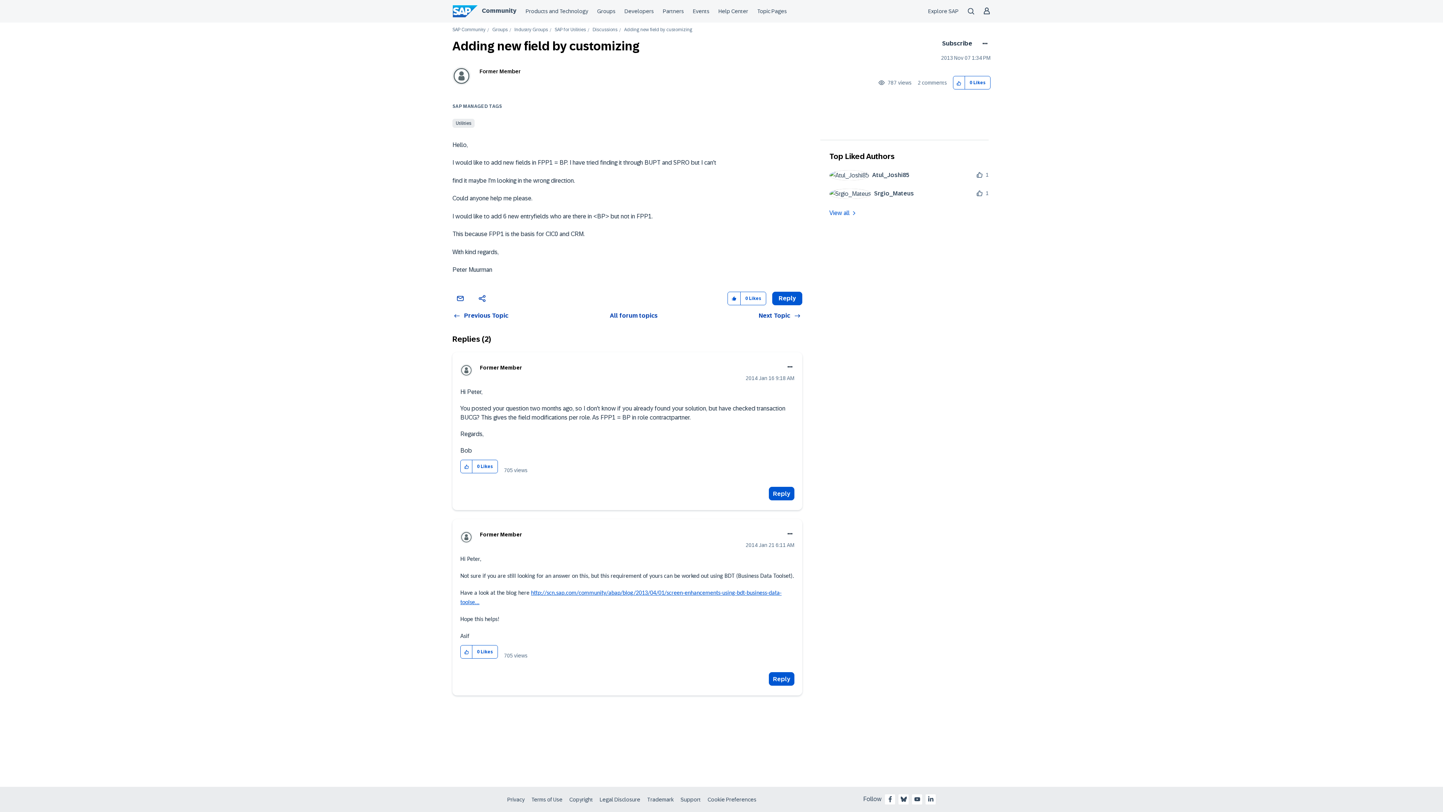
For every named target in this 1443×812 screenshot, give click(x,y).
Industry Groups (531, 29)
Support (691, 800)
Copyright (581, 800)
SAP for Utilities (570, 29)
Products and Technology (557, 11)
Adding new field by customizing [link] (658, 29)
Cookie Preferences (732, 800)
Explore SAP (943, 11)
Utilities (463, 123)
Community (499, 11)
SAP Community (469, 29)
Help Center (733, 11)
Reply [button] (787, 298)
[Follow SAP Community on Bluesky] (904, 799)
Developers (639, 11)
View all (839, 213)
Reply (781, 494)
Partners (673, 11)
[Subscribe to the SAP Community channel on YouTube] (917, 799)
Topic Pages (772, 11)
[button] (959, 82)
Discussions (605, 29)
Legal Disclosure (620, 800)
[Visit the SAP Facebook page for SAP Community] (890, 799)
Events (701, 11)
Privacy (516, 800)
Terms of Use (547, 800)
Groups (606, 11)
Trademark (660, 800)
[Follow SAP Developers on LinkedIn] (931, 799)
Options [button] (984, 43)
